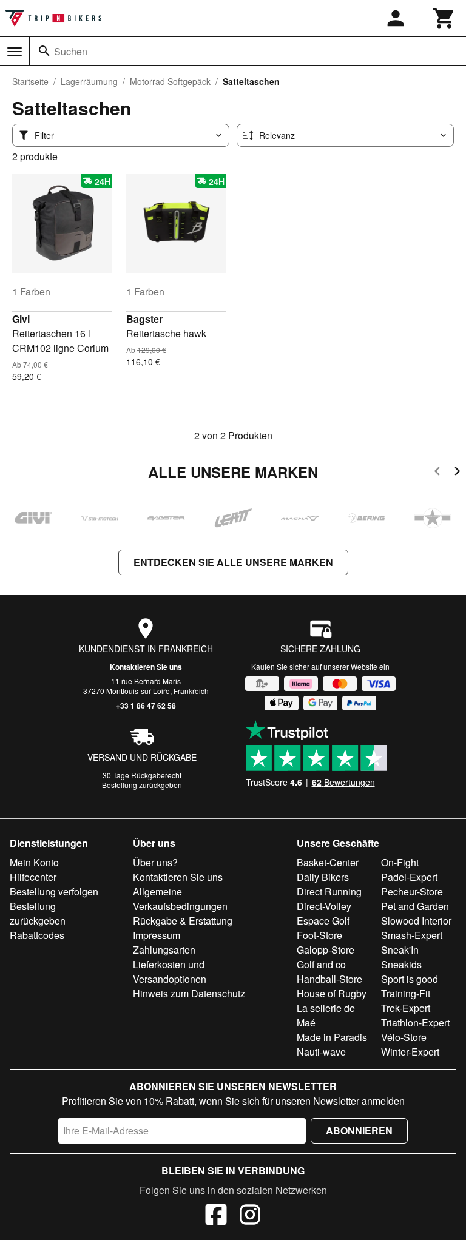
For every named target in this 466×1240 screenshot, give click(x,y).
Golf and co (321, 964)
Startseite (30, 81)
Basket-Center (328, 862)
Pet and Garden (415, 906)
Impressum (156, 935)
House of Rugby (331, 993)
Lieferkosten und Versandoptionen (169, 971)
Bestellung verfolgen (54, 891)
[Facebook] (216, 1216)
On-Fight (400, 862)
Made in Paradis (332, 1037)
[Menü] (14, 51)
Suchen (70, 51)
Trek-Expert (405, 1008)
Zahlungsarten (164, 950)
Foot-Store (319, 935)
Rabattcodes (37, 935)
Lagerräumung (89, 81)
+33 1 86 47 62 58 (146, 705)
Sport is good (409, 979)
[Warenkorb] (444, 18)
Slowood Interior (416, 921)
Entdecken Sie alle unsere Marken (233, 562)
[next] (457, 473)
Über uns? (155, 862)
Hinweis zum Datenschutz (189, 993)
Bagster (144, 319)
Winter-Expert (410, 1052)
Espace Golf (323, 921)
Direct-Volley (324, 906)
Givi (21, 319)
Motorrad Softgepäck (170, 81)
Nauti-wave (321, 1052)
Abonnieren (359, 1130)
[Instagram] (250, 1216)
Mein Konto (34, 862)
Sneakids (401, 964)
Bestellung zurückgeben (142, 785)
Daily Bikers (323, 877)
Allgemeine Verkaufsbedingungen (180, 899)
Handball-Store (329, 979)
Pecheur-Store (412, 891)
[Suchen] (44, 51)
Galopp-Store (325, 950)
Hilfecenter (33, 877)
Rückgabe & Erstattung (182, 921)
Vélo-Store (404, 1037)
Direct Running (329, 891)
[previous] (437, 473)
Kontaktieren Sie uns (146, 667)
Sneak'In (400, 950)
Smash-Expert (411, 935)
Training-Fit (405, 993)
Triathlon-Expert (415, 1022)
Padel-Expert (409, 877)
